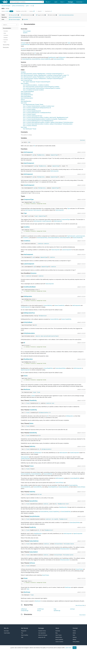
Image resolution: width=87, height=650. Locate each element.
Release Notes (59, 637)
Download (58, 630)
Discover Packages (6, 5)
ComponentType (25, 44)
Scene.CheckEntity (78, 237)
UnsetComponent (29, 185)
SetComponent (28, 174)
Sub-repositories (42, 633)
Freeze (31, 466)
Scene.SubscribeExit (65, 237)
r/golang (74, 637)
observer (38, 336)
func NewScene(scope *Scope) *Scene (33, 104)
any (33, 155)
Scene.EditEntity (36, 59)
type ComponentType (26, 80)
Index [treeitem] (5, 33)
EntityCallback (28, 322)
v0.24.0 (5, 11)
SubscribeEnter (34, 541)
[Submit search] (42, 2)
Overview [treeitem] (6, 31)
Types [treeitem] (5, 41)
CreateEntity (33, 409)
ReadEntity (32, 527)
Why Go (48, 2)
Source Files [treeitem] (6, 44)
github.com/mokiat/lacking (18, 5)
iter (53, 519)
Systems (25, 32)
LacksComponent (80, 236)
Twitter (74, 630)
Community (79, 2)
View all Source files (80, 605)
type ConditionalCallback (27, 91)
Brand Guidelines (59, 639)
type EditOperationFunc (27, 94)
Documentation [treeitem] (7, 28)
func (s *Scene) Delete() (29, 109)
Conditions (26, 237)
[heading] (6, 2)
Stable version (52, 15)
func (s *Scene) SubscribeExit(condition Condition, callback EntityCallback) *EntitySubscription (47, 124)
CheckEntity (33, 400)
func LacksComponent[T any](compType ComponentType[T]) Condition (41, 88)
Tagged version (41, 15)
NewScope (68, 587)
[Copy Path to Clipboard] (33, 5)
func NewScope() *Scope (29, 128)
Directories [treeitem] (6, 47)
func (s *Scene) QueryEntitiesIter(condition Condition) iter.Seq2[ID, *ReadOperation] (44, 119)
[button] (9, 15)
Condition (27, 227)
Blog (57, 633)
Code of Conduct (59, 641)
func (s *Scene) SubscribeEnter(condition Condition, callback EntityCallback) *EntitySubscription (48, 122)
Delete (31, 423)
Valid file (14, 15)
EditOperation (62, 57)
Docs (61, 2)
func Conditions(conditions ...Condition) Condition (36, 85)
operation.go (57, 610)
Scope (23, 42)
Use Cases (6, 630)
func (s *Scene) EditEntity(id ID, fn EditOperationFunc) (37, 112)
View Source (82, 140)
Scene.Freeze (79, 569)
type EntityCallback (26, 96)
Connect (75, 628)
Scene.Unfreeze (59, 482)
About (57, 628)
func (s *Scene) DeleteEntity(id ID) (32, 111)
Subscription (44, 336)
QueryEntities (33, 501)
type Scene (24, 103)
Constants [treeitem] (6, 35)
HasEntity (32, 491)
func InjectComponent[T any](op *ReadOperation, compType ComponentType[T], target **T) (45, 75)
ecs (31, 5)
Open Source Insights (15, 19)
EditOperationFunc (29, 313)
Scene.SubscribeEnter (53, 237)
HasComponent (60, 210)
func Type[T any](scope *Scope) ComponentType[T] (36, 81)
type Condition (25, 83)
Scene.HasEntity (73, 485)
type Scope (24, 127)
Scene (23, 48)
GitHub (74, 633)
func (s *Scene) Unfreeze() (30, 125)
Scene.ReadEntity (26, 59)
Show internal (82, 614)
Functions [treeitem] (6, 39)
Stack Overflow (24, 635)
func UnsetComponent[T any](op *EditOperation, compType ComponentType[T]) (42, 78)
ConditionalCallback (30, 287)
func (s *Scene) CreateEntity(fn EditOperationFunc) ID (37, 107)
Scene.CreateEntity (46, 59)
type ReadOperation (26, 101)
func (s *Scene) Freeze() (29, 114)
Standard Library (42, 630)
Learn (55, 2)
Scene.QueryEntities (58, 59)
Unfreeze (32, 563)
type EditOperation (26, 93)
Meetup (74, 639)
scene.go (72, 609)
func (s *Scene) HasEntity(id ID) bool (32, 115)
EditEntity (32, 446)
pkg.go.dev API (41, 637)
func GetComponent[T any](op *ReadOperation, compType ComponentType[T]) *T (42, 73)
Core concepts (27, 31)
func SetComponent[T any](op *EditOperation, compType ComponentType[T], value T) (43, 77)
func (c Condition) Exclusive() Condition (33, 90)
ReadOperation (52, 57)
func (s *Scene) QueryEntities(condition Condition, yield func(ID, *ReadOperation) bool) (45, 117)
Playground (23, 630)
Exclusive (33, 273)
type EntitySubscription (27, 98)
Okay (74, 647)
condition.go (40, 609)
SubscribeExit (33, 552)
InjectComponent (29, 163)
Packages (70, 2)
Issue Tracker (59, 635)
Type (69, 42)
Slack (74, 635)
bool (53, 403)
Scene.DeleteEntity (36, 474)
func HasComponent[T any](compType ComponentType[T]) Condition (41, 86)
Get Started (24, 628)
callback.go (24, 609)
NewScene (27, 389)
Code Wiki (25, 19)
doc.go (39, 610)
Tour (22, 633)
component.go (24, 610)
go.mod (14, 15)
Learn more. (68, 647)
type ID (23, 99)
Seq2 (55, 519)
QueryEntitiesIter (34, 516)
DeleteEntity (33, 432)
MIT (34, 11)
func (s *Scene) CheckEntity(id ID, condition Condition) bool (38, 106)
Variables (23, 72)
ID (35, 53)
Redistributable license (27, 15)
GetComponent (28, 152)
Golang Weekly (76, 641)
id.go (55, 609)
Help (22, 637)
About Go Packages (42, 635)
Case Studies (7, 633)
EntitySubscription (29, 333)
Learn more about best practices (66, 15)
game (27, 5)
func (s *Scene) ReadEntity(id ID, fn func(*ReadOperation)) (38, 120)
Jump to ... (5, 24)
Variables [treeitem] (6, 37)
